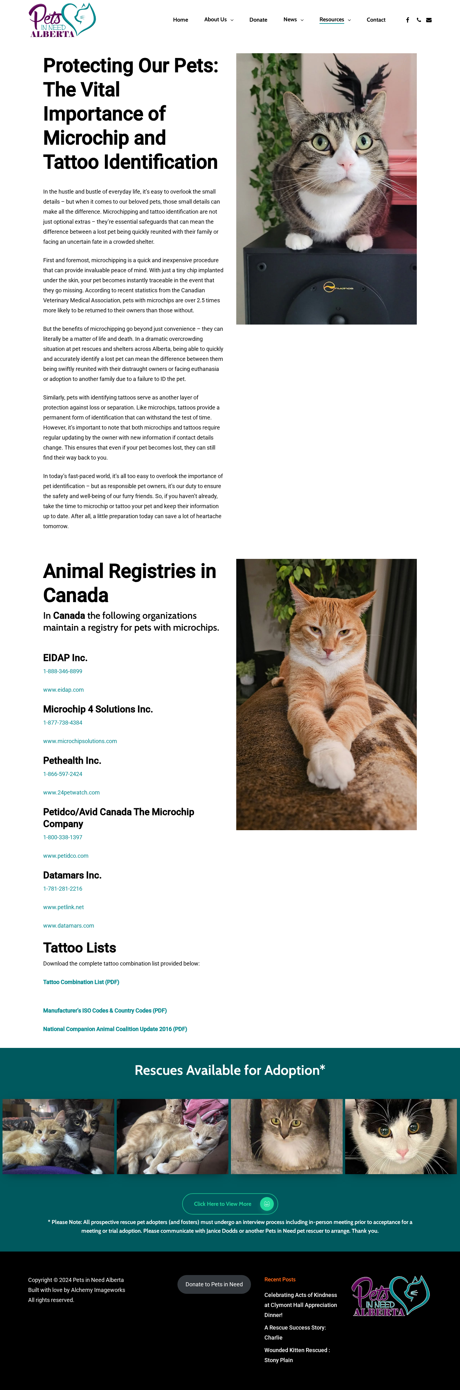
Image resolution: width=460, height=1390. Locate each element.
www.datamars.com (68, 925)
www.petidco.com (66, 855)
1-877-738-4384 (62, 722)
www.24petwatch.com (71, 792)
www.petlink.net (63, 907)
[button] (230, 1204)
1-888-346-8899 (62, 671)
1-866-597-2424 (62, 774)
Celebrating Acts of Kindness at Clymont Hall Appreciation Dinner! (300, 1305)
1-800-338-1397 (62, 837)
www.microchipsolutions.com (80, 741)
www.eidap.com (63, 689)
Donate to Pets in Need (214, 1284)
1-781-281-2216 (62, 888)
